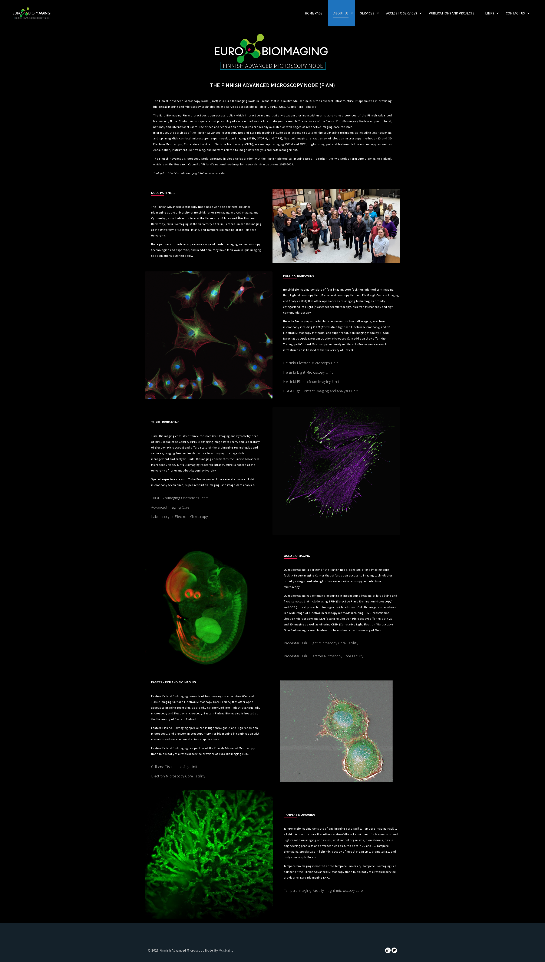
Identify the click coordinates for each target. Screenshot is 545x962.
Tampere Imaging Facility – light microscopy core (323, 890)
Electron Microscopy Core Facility (178, 776)
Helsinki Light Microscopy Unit (308, 372)
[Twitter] (394, 950)
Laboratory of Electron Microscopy (179, 516)
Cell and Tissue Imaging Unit (174, 766)
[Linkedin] (388, 950)
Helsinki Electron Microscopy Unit (310, 362)
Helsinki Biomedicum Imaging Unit (311, 381)
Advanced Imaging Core (170, 507)
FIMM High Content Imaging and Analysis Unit (320, 391)
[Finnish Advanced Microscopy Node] (32, 13)
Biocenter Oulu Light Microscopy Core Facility (321, 643)
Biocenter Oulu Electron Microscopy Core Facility (324, 656)
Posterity (226, 950)
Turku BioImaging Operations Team (179, 497)
